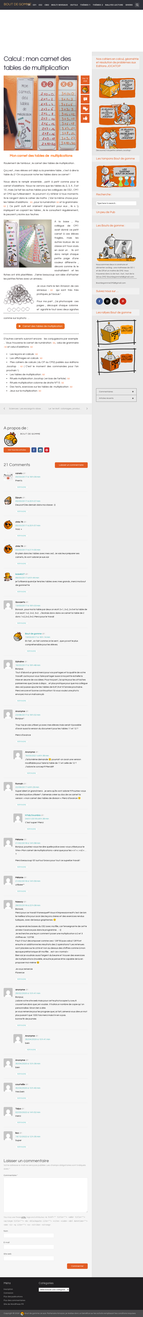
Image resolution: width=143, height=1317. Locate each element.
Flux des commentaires (14, 1300)
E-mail (6, 1242)
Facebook (33, 449)
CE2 (40, 4)
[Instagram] (107, 301)
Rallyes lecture (114, 4)
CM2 (47, 4)
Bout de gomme (33, 634)
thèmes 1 (85, 4)
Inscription (8, 1289)
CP (29, 4)
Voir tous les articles (17, 450)
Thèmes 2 (98, 4)
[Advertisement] (72, 30)
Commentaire (11, 1175)
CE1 (34, 4)
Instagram (40, 449)
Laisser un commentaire (71, 465)
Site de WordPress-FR (14, 1304)
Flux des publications (13, 1297)
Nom (6, 1231)
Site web (7, 1254)
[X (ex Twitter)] (115, 301)
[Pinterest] (123, 301)
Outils (74, 4)
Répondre (21, 487)
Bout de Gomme (17, 4)
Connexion (8, 1293)
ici (31, 202)
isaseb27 (20, 574)
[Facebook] (99, 301)
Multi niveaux (59, 4)
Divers (129, 4)
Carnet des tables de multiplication (42, 326)
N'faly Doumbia (32, 815)
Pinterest (46, 449)
